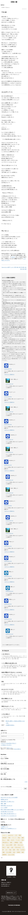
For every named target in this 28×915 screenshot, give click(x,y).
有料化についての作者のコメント (8, 828)
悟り (7, 694)
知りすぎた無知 (5, 769)
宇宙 (19, 692)
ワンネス (12, 267)
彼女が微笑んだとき (6, 698)
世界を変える (14, 675)
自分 (11, 677)
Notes (3, 267)
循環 (10, 666)
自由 (18, 658)
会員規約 (23, 340)
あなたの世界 (7, 267)
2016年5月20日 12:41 (9, 452)
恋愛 (4, 694)
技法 (7, 658)
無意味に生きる (4, 799)
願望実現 (15, 667)
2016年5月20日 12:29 (9, 383)
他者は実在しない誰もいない (7, 801)
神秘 (15, 658)
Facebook (9, 877)
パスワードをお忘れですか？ (8, 743)
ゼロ (22, 665)
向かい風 (3, 774)
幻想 (19, 267)
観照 (26, 269)
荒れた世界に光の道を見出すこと (8, 813)
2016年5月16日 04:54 (8, 368)
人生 (6, 709)
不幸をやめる (8, 657)
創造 (13, 700)
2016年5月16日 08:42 (8, 396)
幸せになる (22, 657)
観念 (8, 847)
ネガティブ (22, 674)
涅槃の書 (14, 2)
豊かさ (10, 667)
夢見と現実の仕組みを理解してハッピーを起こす (12, 809)
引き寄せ (22, 700)
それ (14, 683)
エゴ (18, 674)
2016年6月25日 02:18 (9, 591)
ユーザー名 (4, 733)
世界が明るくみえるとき (7, 763)
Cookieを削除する (17, 749)
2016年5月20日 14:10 (8, 546)
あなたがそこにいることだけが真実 (9, 797)
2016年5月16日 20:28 (8, 505)
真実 (21, 269)
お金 (19, 665)
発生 (2, 681)
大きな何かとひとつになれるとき (8, 815)
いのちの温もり (5, 714)
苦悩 (16, 677)
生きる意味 (8, 852)
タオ (24, 656)
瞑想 (23, 269)
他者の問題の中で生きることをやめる (11, 672)
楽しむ (9, 658)
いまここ (20, 656)
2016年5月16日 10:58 (8, 424)
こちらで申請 (23, 289)
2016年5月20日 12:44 (9, 492)
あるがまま (15, 656)
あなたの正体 (9, 683)
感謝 (23, 267)
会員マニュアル (9, 747)
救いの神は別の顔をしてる (8, 779)
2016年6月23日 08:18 (8, 576)
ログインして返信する (9, 374)
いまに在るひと (5, 654)
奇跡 (9, 837)
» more (25, 781)
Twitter (13, 877)
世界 (15, 267)
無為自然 (4, 837)
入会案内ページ (4, 826)
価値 (15, 657)
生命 (23, 683)
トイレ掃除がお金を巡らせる (9, 663)
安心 (17, 716)
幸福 (5, 666)
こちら (9, 358)
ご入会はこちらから (6, 745)
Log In (13, 257)
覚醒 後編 (3, 803)
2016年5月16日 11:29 (9, 439)
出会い (9, 709)
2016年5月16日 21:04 (9, 520)
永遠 (25, 267)
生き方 (4, 667)
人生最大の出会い (10, 725)
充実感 (18, 657)
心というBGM (4, 758)
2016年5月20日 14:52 (8, 561)
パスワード (4, 736)
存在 (16, 692)
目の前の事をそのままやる (7, 811)
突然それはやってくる (7, 706)
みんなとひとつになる (7, 689)
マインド (21, 708)
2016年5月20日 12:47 (9, 533)
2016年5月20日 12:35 (9, 411)
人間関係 (16, 842)
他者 (17, 267)
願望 (2, 701)
